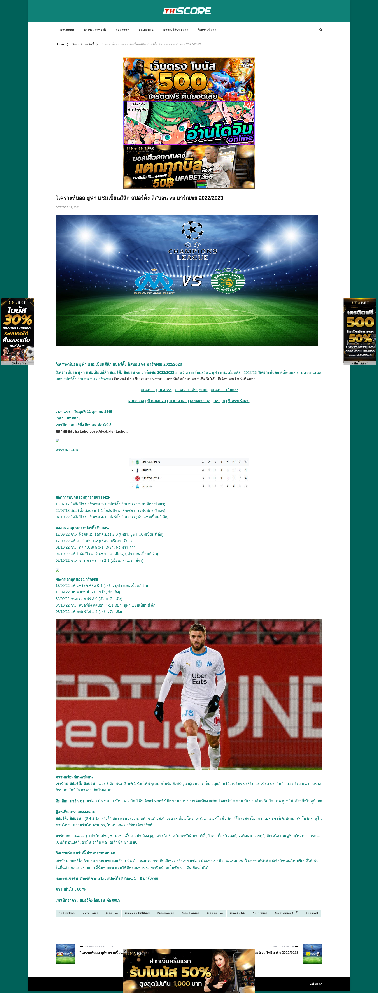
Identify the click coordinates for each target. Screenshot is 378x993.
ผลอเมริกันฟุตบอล (176, 30)
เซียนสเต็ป (311, 913)
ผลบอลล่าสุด (200, 401)
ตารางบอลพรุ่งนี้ (95, 30)
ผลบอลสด (67, 30)
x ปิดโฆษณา (17, 363)
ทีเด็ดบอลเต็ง (165, 913)
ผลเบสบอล (146, 30)
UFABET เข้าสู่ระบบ (191, 390)
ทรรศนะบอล (90, 913)
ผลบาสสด (122, 30)
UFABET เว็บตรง (224, 390)
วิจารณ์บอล (260, 913)
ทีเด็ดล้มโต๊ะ (238, 913)
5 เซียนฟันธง (67, 913)
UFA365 (165, 390)
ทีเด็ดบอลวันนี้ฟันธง (137, 913)
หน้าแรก (315, 984)
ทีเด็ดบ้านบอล (190, 913)
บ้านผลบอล (156, 401)
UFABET (148, 390)
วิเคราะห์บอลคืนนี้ (286, 913)
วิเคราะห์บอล (207, 30)
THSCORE (178, 401)
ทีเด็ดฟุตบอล (214, 913)
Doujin (219, 401)
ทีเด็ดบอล (111, 913)
